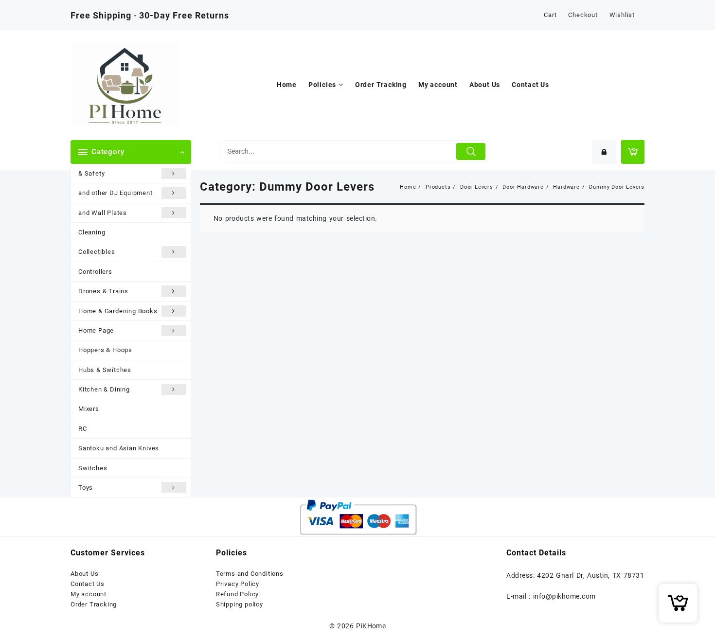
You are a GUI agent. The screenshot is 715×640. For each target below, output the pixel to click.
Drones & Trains (103, 291)
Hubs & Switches (104, 369)
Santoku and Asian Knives (118, 448)
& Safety (91, 173)
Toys (85, 487)
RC (82, 428)
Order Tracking (94, 604)
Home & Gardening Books (118, 311)
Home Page (96, 330)
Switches (92, 468)
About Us (84, 573)
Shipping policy (239, 604)
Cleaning (91, 232)
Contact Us (88, 583)
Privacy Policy (237, 583)
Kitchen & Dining (104, 389)
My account (89, 594)
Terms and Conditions (250, 573)
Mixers (88, 408)
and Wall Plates (102, 212)
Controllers (95, 271)
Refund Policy (237, 594)
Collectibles (96, 251)
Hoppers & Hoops (105, 350)
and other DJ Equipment (115, 192)
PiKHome (371, 626)
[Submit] (471, 151)
